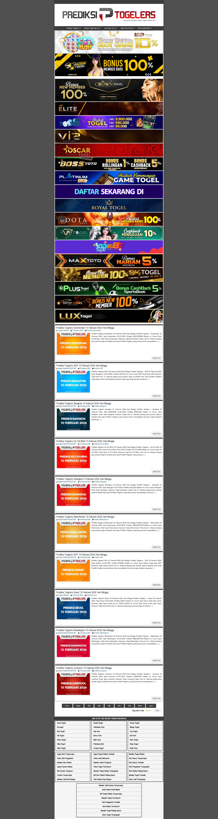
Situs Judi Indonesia (101, 758)
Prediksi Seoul (92, 595)
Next (140, 706)
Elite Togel (61, 748)
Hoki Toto (134, 748)
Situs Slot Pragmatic (65, 758)
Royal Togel (98, 723)
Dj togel (60, 727)
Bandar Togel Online (137, 754)
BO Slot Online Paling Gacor (104, 775)
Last (151, 706)
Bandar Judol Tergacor (102, 762)
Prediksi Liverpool (100, 671)
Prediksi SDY (98, 557)
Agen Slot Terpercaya (65, 754)
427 (119, 706)
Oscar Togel (134, 723)
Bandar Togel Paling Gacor (111, 811)
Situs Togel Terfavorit (102, 767)
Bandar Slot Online (64, 762)
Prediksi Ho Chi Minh (101, 444)
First (67, 706)
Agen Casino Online (64, 767)
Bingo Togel (134, 727)
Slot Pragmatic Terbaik (111, 802)
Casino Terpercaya (64, 775)
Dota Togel (61, 723)
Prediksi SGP (98, 368)
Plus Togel (134, 740)
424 (89, 706)
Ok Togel (60, 736)
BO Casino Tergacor (65, 771)
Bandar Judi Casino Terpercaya (111, 785)
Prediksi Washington (101, 633)
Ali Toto (133, 736)
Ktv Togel (61, 731)
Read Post (156, 358)
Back (78, 706)
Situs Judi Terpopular (137, 779)
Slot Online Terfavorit (110, 806)
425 (99, 706)
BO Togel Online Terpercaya (111, 794)
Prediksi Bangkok (100, 406)
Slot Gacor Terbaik (136, 762)
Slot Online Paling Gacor (138, 771)
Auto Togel (61, 740)
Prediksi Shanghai (100, 482)
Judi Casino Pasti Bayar (111, 790)
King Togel (134, 744)
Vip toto (97, 731)
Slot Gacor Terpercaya (138, 758)
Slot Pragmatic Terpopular (139, 767)
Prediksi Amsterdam (94, 330)
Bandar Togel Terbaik (137, 775)
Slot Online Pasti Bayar (102, 779)
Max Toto (97, 740)
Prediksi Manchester (101, 520)
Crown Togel (98, 748)
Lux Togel (133, 731)
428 (129, 706)
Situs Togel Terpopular (111, 815)
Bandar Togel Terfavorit (111, 798)
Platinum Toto (99, 727)
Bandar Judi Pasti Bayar (66, 779)
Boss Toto (98, 736)
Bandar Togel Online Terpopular (106, 771)
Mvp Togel (61, 744)
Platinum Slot (99, 744)
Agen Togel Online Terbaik (104, 754)
